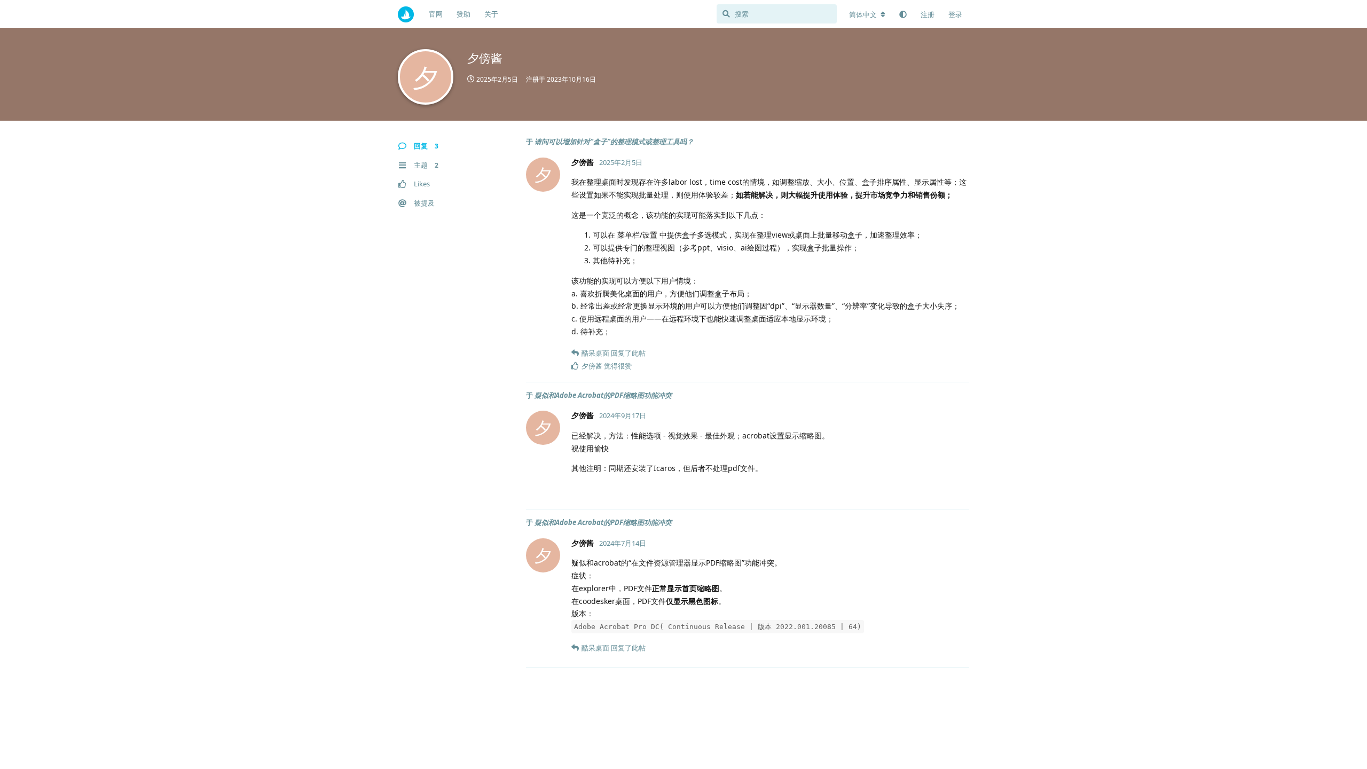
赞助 (463, 14)
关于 (491, 14)
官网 (436, 14)
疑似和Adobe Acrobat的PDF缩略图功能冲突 (603, 395)
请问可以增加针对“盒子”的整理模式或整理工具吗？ (614, 141)
